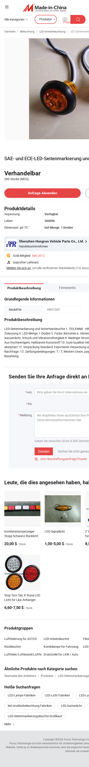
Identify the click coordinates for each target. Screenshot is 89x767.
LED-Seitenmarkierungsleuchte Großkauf (35, 716)
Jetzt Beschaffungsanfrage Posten (61, 459)
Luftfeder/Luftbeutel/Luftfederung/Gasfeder (24, 654)
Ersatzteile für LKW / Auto (61, 654)
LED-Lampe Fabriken (22, 695)
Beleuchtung (27, 31)
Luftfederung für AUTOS (20, 639)
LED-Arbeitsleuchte (56, 639)
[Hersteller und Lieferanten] (44, 7)
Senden (43, 451)
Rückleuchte (12, 646)
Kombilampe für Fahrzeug (61, 646)
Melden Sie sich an (18, 268)
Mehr (8, 724)
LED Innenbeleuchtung (52, 31)
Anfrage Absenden (42, 193)
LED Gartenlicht (71, 706)
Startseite (9, 31)
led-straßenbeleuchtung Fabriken (30, 706)
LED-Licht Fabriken (57, 695)
